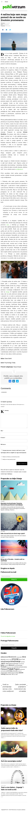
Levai (19, 663)
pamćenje (16, 667)
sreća (7, 674)
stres (7, 225)
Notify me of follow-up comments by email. (11, 456)
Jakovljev (23, 661)
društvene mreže (8, 659)
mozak (16, 665)
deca (24, 657)
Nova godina (9, 667)
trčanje (7, 292)
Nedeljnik (3, 667)
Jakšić (3, 663)
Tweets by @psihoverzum (8, 636)
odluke (12, 667)
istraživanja (5, 661)
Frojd (23, 659)
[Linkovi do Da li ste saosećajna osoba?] (14, 757)
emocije (15, 659)
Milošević (11, 665)
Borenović (12, 657)
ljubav (2, 665)
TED (12, 674)
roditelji (9, 672)
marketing (6, 665)
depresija (3, 659)
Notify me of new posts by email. (9, 459)
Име (2, 430)
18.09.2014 (3, 759)
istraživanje (15, 661)
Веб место (3, 444)
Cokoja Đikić (19, 657)
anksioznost (4, 657)
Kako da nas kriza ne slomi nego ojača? (13, 533)
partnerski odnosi (23, 667)
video (16, 674)
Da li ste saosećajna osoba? (11, 761)
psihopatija (15, 671)
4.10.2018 (8, 23)
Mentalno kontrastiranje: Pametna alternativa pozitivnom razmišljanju (12, 504)
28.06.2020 (3, 785)
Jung (6, 663)
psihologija (9, 671)
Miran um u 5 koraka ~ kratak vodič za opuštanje (12, 560)
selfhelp (3, 674)
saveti (21, 673)
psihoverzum (6, 24)
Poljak (10, 669)
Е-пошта (3, 437)
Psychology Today (10, 362)
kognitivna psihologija (13, 663)
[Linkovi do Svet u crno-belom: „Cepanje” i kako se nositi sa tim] (14, 783)
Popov (17, 669)
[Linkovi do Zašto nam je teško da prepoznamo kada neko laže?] (14, 724)
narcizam (20, 665)
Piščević (4, 669)
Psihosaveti (7, 25)
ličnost (22, 663)
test (14, 674)
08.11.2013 (3, 726)
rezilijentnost (19, 169)
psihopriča (20, 671)
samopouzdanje (15, 672)
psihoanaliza (3, 671)
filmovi (20, 659)
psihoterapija (4, 673)
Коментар (6, 410)
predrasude (22, 669)
